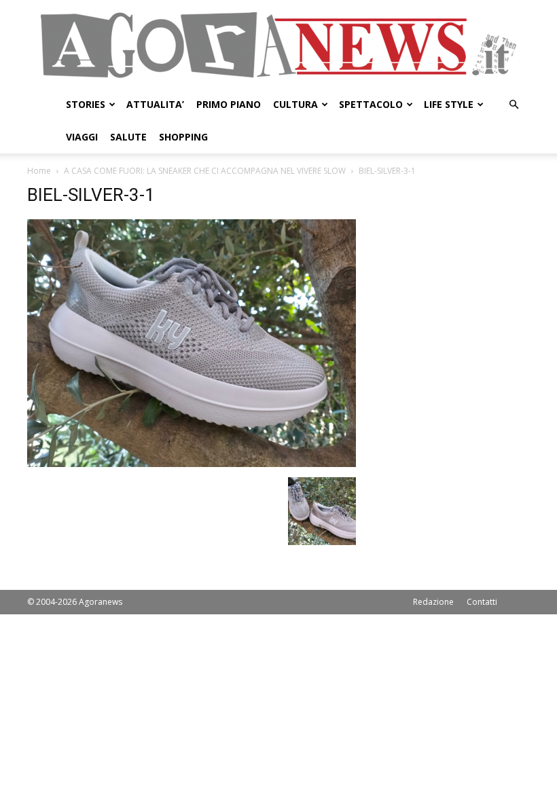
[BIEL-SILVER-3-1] (191, 463)
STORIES (85, 104)
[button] (513, 104)
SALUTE (128, 136)
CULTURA (295, 104)
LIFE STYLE (448, 104)
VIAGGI (82, 136)
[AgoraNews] (278, 45)
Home (39, 170)
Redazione (433, 602)
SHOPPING (183, 136)
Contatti (482, 602)
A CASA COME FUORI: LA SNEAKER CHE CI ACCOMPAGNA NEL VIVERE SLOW (205, 170)
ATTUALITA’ (155, 104)
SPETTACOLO (371, 104)
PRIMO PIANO (228, 104)
